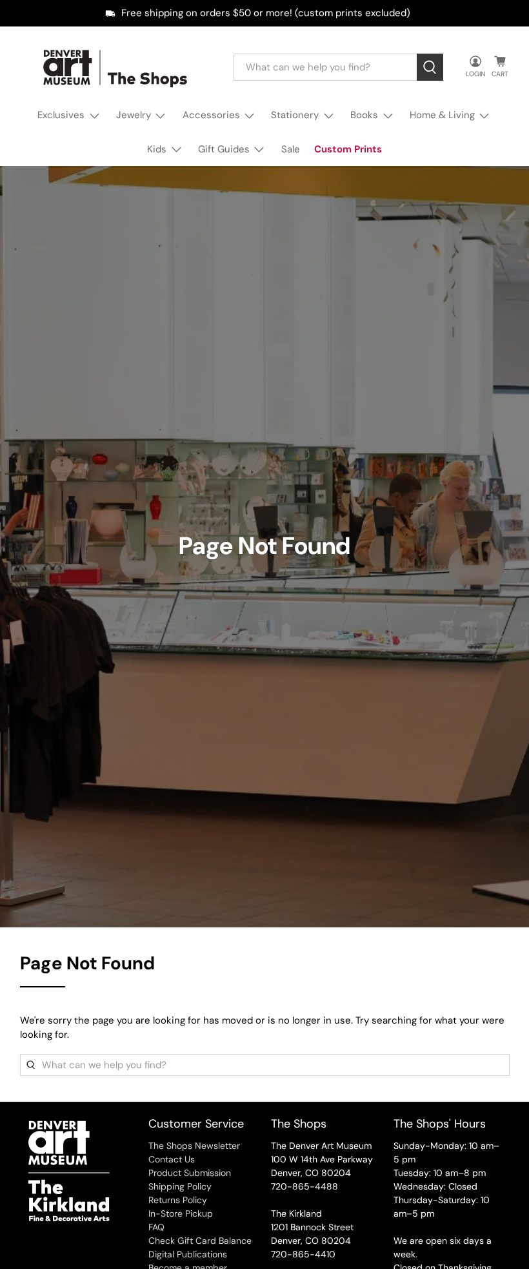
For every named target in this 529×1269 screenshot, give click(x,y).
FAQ (156, 1227)
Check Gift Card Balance (200, 1240)
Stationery (295, 114)
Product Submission (189, 1173)
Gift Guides (224, 149)
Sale (290, 149)
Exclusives (61, 114)
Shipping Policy (180, 1186)
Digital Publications (187, 1254)
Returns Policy (177, 1200)
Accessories (211, 114)
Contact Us (171, 1159)
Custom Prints (348, 149)
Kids (156, 149)
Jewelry (133, 114)
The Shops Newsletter (194, 1145)
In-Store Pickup (180, 1213)
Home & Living (442, 114)
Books (364, 114)
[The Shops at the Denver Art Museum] (117, 67)
